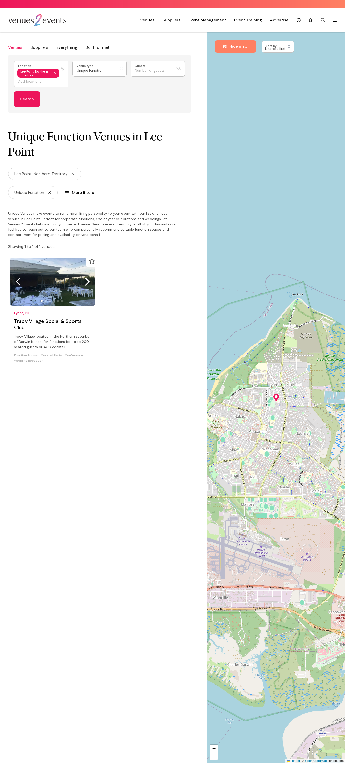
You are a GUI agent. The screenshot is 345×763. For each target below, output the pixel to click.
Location (25, 66)
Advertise (279, 20)
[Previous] (18, 282)
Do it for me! (97, 47)
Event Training (248, 20)
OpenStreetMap (316, 760)
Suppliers (171, 20)
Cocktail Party (51, 355)
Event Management (207, 20)
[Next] (87, 282)
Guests (140, 66)
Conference (74, 355)
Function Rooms (26, 355)
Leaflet (295, 760)
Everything (66, 47)
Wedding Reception (28, 361)
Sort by (271, 46)
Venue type (85, 66)
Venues (147, 20)
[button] (276, 398)
